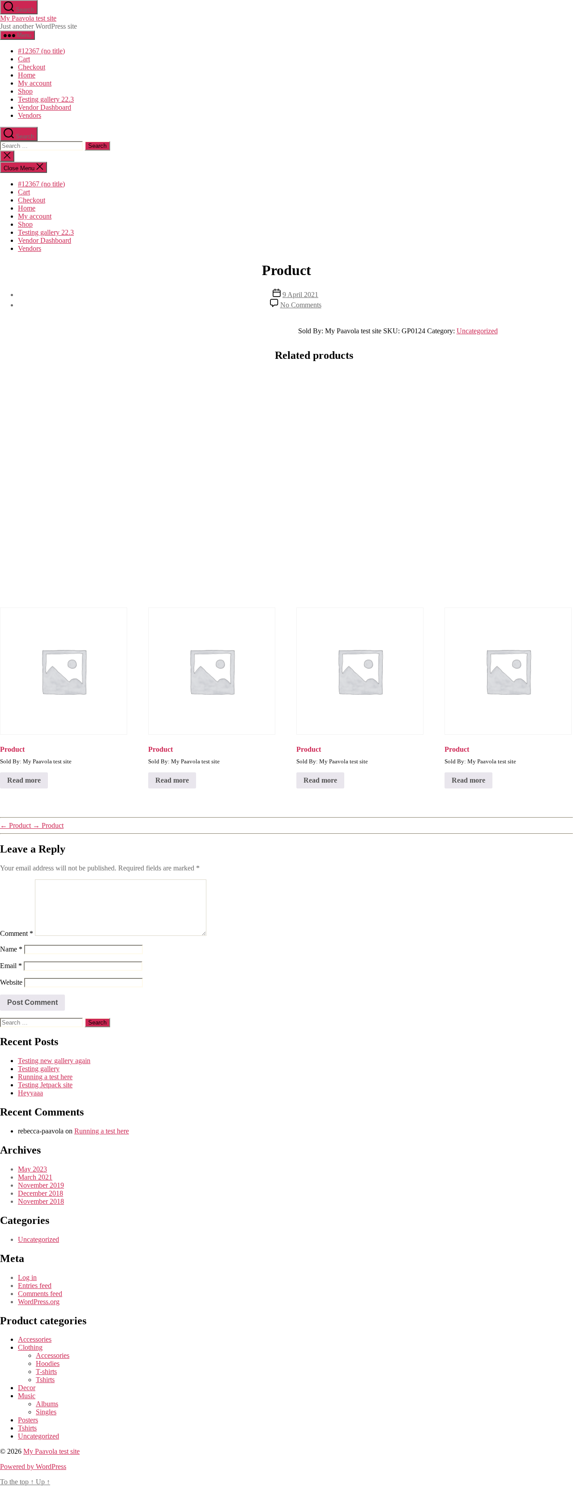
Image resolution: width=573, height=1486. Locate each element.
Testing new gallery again (54, 1060)
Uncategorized (477, 331)
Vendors (29, 115)
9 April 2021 (300, 294)
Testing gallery (39, 1069)
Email (11, 965)
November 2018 (41, 1201)
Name (11, 949)
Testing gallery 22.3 (46, 99)
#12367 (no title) (41, 51)
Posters (28, 1420)
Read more (24, 780)
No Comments (300, 305)
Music (26, 1396)
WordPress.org (39, 1301)
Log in (27, 1277)
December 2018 (40, 1193)
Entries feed (34, 1285)
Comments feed (40, 1293)
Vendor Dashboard (44, 107)
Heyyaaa (30, 1093)
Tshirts (45, 1379)
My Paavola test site (28, 18)
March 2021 (35, 1177)
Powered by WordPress (33, 1466)
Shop (25, 91)
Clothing (30, 1347)
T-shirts (46, 1371)
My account (34, 83)
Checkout (31, 67)
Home (26, 75)
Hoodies (48, 1363)
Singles (46, 1412)
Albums (47, 1404)
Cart (24, 59)
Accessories (34, 1339)
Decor (26, 1387)
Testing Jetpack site (45, 1085)
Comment (16, 933)
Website (11, 982)
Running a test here (45, 1077)
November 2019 (41, 1185)
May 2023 (32, 1169)
